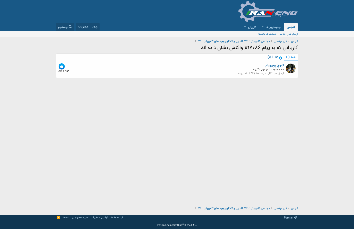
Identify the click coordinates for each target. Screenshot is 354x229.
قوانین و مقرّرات (99, 217)
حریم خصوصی (80, 217)
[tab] (275, 57)
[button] (262, 27)
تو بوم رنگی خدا (259, 69)
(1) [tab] (291, 57)
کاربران (252, 27)
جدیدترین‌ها (273, 27)
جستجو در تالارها (267, 34)
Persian (289, 217)
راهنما (66, 217)
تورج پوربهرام (275, 65)
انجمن (291, 27)
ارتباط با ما (117, 217)
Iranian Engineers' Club (177, 225)
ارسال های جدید (289, 34)
